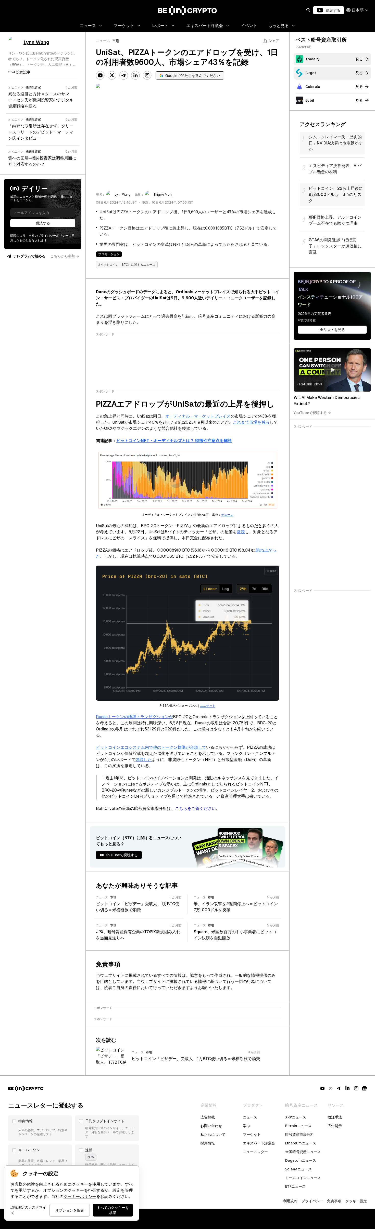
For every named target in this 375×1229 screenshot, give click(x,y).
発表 (241, 532)
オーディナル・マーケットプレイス (198, 416)
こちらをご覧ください (195, 808)
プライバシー (312, 1200)
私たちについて (213, 1134)
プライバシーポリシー (53, 236)
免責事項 (334, 1200)
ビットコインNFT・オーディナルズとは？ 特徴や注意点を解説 (174, 440)
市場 (115, 40)
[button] (40, 1128)
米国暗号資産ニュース (303, 1151)
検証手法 (335, 1117)
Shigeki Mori (163, 195)
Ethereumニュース (300, 1143)
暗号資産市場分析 (299, 1134)
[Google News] (364, 1088)
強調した (143, 759)
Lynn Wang (123, 195)
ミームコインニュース (303, 1177)
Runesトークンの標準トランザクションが (134, 716)
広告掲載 (208, 1117)
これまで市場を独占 (251, 422)
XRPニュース (295, 1117)
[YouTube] (100, 75)
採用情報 (208, 1143)
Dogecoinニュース (300, 1160)
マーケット (252, 1134)
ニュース (103, 40)
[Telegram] (123, 75)
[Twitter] (112, 75)
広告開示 (335, 1125)
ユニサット (207, 706)
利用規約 (290, 1200)
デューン (227, 515)
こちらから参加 (62, 256)
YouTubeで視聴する (310, 412)
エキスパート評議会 (259, 1143)
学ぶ (246, 1125)
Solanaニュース (298, 1169)
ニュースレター (255, 1151)
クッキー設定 (356, 1200)
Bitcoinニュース (298, 1125)
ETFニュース (295, 1186)
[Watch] (332, 370)
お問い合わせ (211, 1125)
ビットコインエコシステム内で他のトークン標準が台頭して (151, 747)
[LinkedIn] (135, 75)
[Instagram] (147, 75)
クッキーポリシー (80, 1196)
